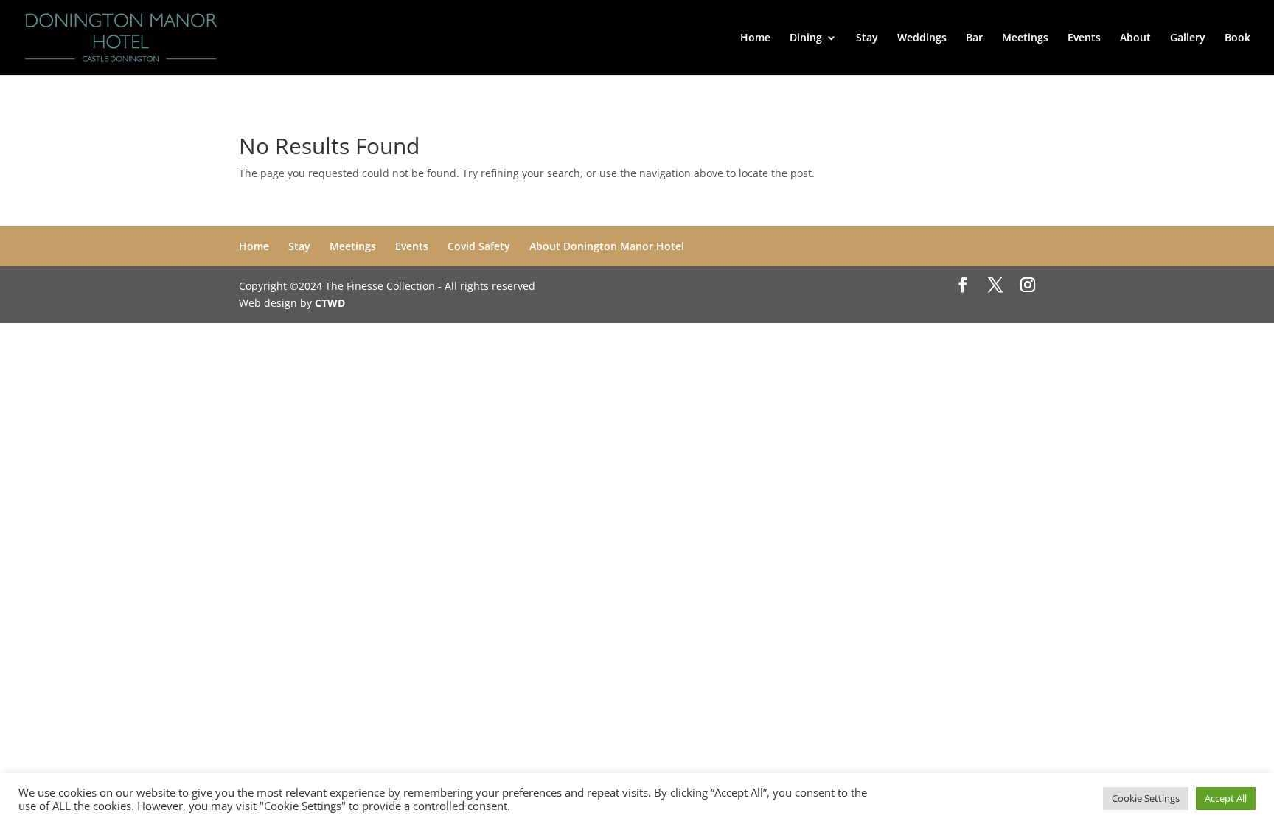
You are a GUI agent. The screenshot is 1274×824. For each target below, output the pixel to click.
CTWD (330, 303)
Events (1084, 38)
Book (1237, 38)
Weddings (922, 38)
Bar (974, 38)
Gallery (1187, 38)
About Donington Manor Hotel (606, 246)
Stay (867, 38)
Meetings (1025, 38)
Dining (806, 38)
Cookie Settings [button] (1146, 798)
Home (755, 38)
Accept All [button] (1226, 798)
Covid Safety (479, 246)
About (1135, 38)
